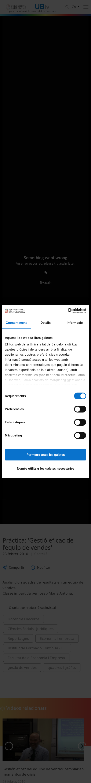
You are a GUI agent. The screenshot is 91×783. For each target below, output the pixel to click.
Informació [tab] (75, 322)
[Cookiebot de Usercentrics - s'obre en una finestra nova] (67, 311)
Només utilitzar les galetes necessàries (45, 468)
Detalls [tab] (45, 322)
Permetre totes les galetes (45, 454)
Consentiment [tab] (16, 322)
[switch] (80, 409)
